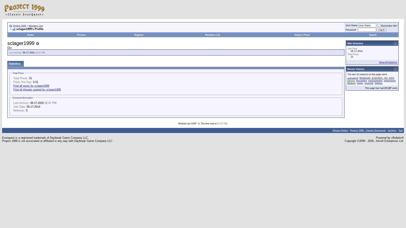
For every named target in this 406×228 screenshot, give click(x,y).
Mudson (351, 83)
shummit (369, 83)
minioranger (390, 80)
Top (400, 130)
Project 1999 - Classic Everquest (368, 130)
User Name (351, 25)
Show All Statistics (388, 62)
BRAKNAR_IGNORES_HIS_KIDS (376, 78)
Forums (81, 35)
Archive (392, 130)
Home (30, 35)
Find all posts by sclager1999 (31, 85)
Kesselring (361, 80)
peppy (360, 83)
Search (373, 35)
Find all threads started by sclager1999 (37, 89)
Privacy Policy (340, 130)
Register (139, 35)
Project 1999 (19, 25)
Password (351, 29)
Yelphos (378, 83)
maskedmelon (375, 80)
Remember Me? (389, 25)
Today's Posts (302, 35)
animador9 (352, 78)
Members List (36, 25)
